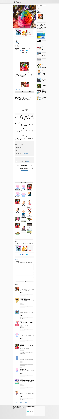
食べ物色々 (18, 258)
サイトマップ (23, 3)
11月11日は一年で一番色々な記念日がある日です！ (17, 196)
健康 (34, 3)
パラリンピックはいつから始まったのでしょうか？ (44, 49)
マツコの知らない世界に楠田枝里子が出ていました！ (17, 228)
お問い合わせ (19, 3)
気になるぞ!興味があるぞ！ (18, 2)
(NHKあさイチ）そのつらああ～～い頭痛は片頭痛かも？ (29, 215)
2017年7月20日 (28, 154)
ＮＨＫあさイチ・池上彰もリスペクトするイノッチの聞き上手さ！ (23, 198)
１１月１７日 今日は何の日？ (23, 190)
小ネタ (36, 3)
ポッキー (16, 259)
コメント (16, 263)
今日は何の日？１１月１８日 (17, 189)
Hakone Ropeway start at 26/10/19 (23, 207)
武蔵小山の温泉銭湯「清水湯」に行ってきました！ (17, 236)
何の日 (17, 259)
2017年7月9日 (27, 161)
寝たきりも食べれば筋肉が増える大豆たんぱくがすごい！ (26, 299)
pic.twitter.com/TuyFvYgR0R (25, 153)
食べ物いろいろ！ (43, 3)
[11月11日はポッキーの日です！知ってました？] (27, 50)
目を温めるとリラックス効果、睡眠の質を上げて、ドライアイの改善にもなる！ (17, 205)
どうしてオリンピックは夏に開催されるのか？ (44, 43)
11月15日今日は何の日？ (29, 189)
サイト (16, 276)
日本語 (17, 42)
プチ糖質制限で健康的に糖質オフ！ (23, 231)
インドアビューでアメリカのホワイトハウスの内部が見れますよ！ (29, 234)
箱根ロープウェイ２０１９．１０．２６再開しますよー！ (17, 214)
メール (16, 273)
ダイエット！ (27, 3)
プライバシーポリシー (31, 3)
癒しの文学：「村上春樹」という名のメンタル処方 (17, 220)
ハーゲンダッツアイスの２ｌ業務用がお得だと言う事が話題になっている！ (29, 207)
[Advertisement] (24, 57)
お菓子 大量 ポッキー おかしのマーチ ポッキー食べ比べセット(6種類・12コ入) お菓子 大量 (24, 89)
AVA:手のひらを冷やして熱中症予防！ (44, 80)
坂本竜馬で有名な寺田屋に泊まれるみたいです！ (29, 197)
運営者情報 (39, 3)
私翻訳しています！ (24, 170)
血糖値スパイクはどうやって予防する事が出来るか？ (29, 227)
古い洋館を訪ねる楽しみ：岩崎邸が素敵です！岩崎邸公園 (23, 223)
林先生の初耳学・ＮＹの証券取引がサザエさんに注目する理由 (27, 380)
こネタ (16, 258)
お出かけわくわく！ (16, 3)
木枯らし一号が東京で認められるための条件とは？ (21, 402)
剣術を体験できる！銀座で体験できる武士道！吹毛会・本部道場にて (23, 218)
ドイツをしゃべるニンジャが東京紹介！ (44, 61)
